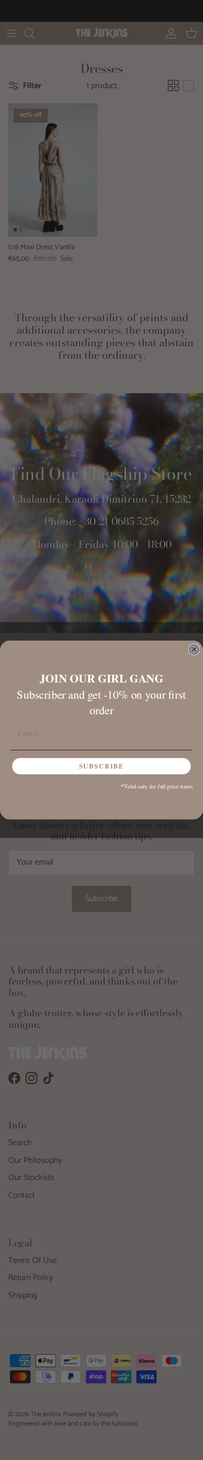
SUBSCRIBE (101, 766)
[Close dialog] (194, 649)
